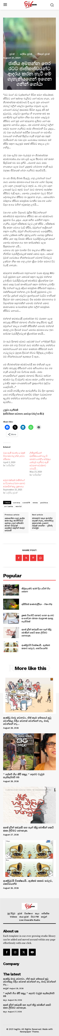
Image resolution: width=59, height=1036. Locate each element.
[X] (26, 558)
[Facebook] (19, 558)
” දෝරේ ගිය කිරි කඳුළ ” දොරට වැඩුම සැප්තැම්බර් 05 (24, 776)
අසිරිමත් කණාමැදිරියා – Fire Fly (37, 604)
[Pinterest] (33, 558)
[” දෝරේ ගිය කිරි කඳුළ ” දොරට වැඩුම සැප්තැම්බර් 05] (29, 751)
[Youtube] (32, 952)
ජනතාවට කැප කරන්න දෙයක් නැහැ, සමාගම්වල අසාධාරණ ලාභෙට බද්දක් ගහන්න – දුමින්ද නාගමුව (43, 523)
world (19, 506)
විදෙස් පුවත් (44, 54)
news (35, 503)
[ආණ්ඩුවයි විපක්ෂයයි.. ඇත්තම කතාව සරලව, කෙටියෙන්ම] (11, 646)
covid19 (26, 503)
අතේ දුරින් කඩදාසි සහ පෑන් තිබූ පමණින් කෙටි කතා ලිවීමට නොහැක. (36, 632)
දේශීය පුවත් (26, 54)
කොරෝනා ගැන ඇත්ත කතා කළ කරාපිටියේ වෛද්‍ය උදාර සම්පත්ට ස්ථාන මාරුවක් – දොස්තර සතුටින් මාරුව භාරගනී (15, 524)
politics (44, 503)
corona (16, 503)
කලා (5, 1000)
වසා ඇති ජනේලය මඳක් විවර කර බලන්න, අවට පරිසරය (14, 456)
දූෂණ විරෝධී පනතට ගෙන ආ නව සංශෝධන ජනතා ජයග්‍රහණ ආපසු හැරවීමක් (38, 618)
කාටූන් (5, 988)
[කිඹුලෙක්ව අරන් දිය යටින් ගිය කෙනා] (11, 589)
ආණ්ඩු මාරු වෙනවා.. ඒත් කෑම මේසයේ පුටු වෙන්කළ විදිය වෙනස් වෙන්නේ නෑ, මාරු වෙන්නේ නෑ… (27, 720)
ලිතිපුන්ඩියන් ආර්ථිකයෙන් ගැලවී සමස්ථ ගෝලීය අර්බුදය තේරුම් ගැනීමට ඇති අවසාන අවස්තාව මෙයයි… (40, 460)
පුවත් (12, 54)
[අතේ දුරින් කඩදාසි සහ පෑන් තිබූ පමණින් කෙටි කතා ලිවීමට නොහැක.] (11, 632)
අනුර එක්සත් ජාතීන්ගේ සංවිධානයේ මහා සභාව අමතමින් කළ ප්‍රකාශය (14, 483)
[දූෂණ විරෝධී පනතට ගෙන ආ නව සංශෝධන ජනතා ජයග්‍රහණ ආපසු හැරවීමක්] (11, 618)
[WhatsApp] (40, 558)
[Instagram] (15, 952)
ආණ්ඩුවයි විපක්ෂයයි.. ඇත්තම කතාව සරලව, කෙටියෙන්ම (36, 647)
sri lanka (8, 506)
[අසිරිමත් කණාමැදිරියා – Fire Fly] (11, 604)
